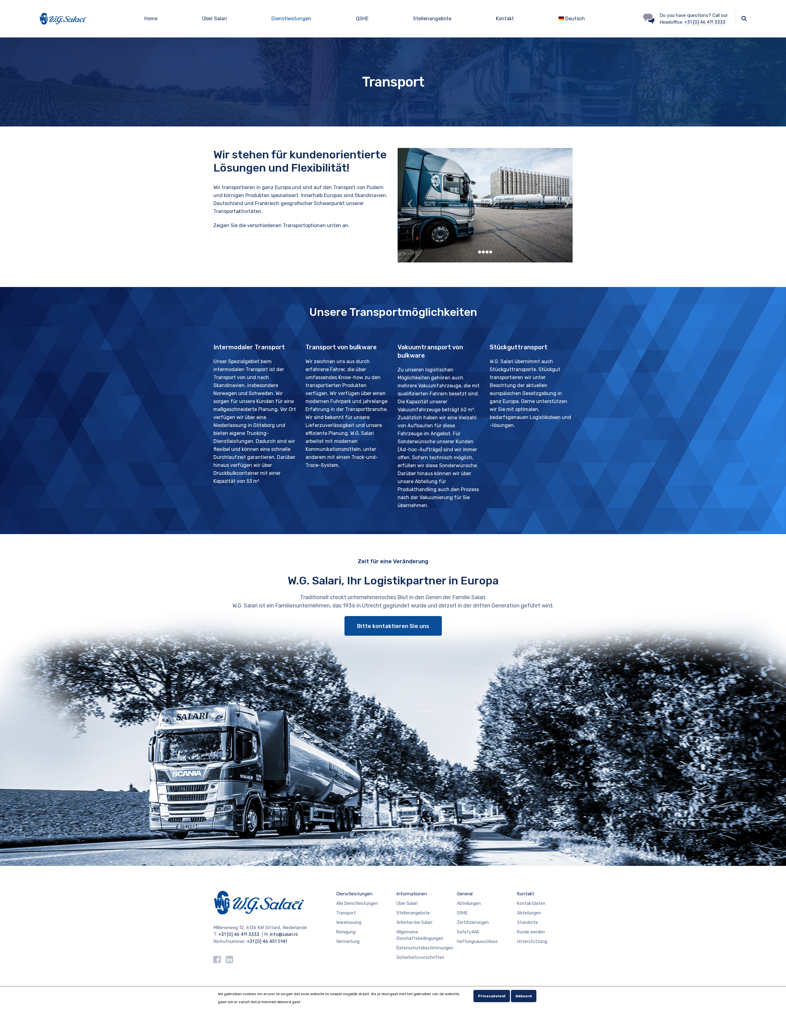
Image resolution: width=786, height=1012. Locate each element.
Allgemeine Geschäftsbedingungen (419, 935)
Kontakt (505, 18)
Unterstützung (532, 941)
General (465, 894)
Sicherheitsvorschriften (420, 957)
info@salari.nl (284, 934)
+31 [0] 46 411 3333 (705, 22)
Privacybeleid (491, 996)
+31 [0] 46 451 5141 (267, 941)
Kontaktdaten (531, 903)
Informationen (411, 894)
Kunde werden (531, 932)
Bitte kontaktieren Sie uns (393, 626)
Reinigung (346, 932)
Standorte (527, 922)
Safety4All (468, 932)
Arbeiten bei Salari (414, 922)
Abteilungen (469, 903)
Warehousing (348, 922)
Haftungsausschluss (477, 941)
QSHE (362, 18)
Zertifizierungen (473, 922)
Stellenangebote (432, 18)
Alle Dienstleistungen (357, 903)
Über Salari (214, 18)
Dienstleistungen (291, 18)
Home (151, 18)
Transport (346, 913)
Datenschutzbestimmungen (424, 948)
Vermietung (348, 941)
